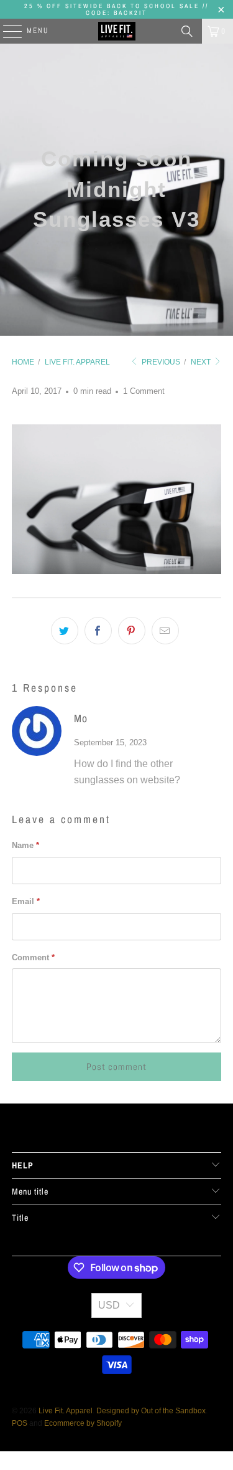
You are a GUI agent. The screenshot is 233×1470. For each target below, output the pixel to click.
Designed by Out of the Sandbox (151, 1410)
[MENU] (6, 31)
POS (19, 1423)
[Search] (187, 31)
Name (25, 845)
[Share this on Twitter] (64, 630)
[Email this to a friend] (165, 630)
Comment (33, 957)
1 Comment (144, 391)
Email (26, 901)
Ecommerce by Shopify (83, 1423)
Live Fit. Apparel (66, 1410)
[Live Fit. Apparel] (116, 31)
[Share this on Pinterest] (131, 630)
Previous (160, 362)
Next (201, 362)
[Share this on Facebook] (98, 630)
